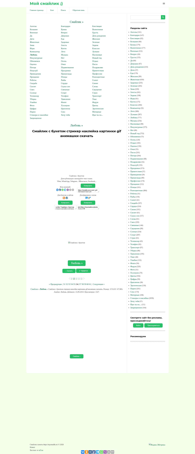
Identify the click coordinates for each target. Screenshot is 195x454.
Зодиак (95, 45)
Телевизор (34, 96)
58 (83, 284)
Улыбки (33, 102)
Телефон (64, 96)
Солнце (33, 93)
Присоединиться (153, 325)
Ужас (94, 99)
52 (67, 284)
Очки (63, 64)
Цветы (95, 105)
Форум (95, 102)
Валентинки (97, 29)
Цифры (33, 108)
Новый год (97, 58)
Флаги (63, 102)
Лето (63, 51)
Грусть (95, 32)
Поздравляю (97, 67)
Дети (32, 39)
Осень (63, 61)
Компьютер (35, 51)
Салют (95, 80)
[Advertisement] (77, 155)
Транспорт (96, 96)
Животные (34, 42)
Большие (34, 29)
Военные (34, 32)
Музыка (64, 55)
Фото (32, 105)
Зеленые (96, 42)
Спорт (63, 93)
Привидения (35, 74)
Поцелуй (34, 70)
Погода (33, 67)
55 (74, 284)
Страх (95, 93)
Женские (96, 39)
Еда (62, 39)
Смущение (97, 89)
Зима (32, 45)
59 (85, 284)
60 (88, 284)
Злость (64, 45)
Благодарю (65, 26)
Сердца (64, 83)
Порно (33, 112)
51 (64, 284)
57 (80, 284)
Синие (95, 83)
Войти (138, 325)
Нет (62, 58)
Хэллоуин (65, 105)
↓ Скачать (69, 271)
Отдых (95, 61)
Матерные (96, 112)
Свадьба (33, 83)
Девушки (65, 36)
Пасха (95, 64)
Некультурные (36, 58)
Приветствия (98, 70)
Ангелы (33, 26)
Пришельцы (66, 74)
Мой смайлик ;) (46, 3)
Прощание (34, 77)
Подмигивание (67, 67)
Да (31, 36)
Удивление (65, 99)
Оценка (33, 64)
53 (69, 284)
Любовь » (76, 125)
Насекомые (97, 55)
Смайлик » (77, 22)
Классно (96, 48)
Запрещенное (36, 118)
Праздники (66, 70)
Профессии (97, 74)
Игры (32, 48)
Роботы (33, 80)
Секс (63, 112)
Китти (63, 48)
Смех (32, 89)
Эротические (98, 108)
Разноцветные (98, 77)
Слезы (95, 86)
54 (72, 284)
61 (90, 284)
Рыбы (63, 80)
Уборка (33, 99)
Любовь (33, 55)
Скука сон (65, 86)
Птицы (64, 77)
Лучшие (95, 51)
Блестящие (97, 26)
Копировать (88, 186)
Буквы (64, 29)
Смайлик (34, 289)
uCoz (41, 450)
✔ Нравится (83, 271)
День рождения (99, 36)
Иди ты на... (97, 115)
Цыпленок (65, 108)
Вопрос (64, 32)
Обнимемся (35, 61)
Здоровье (65, 42)
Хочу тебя (65, 115)
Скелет (33, 86)
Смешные (65, 89)
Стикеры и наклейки (39, 115)
